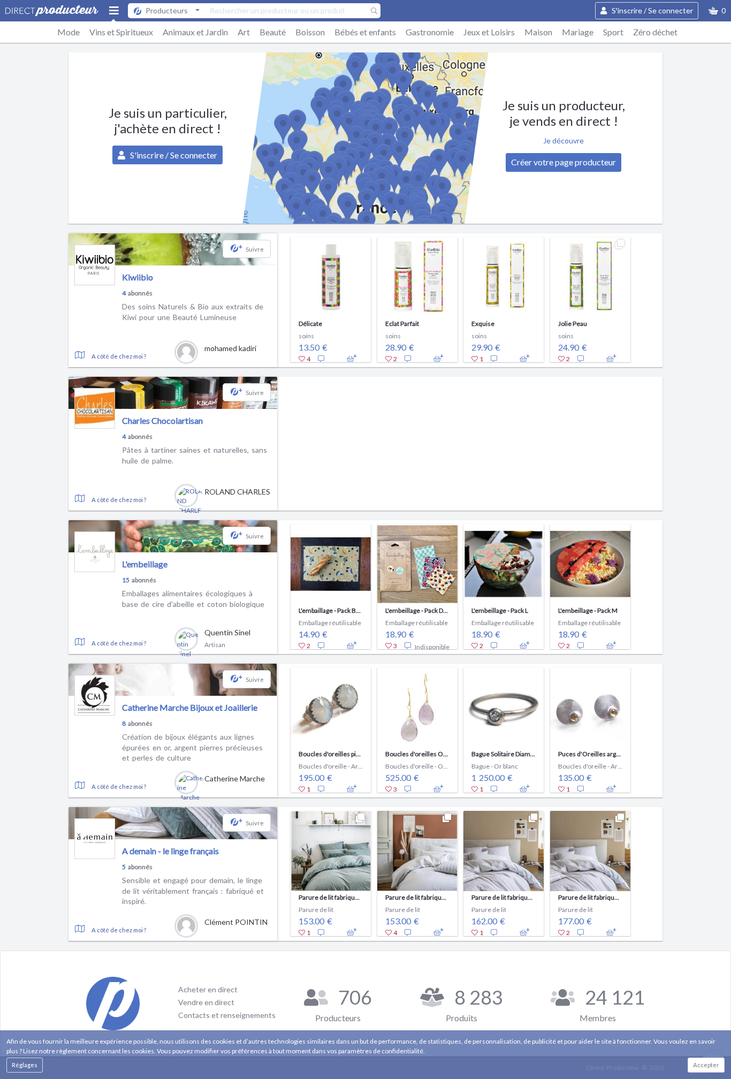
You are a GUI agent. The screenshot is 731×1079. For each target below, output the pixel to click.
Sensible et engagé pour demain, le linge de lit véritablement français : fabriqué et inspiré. (193, 891)
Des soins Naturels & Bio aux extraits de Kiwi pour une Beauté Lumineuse (192, 312)
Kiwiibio (137, 277)
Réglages (24, 1064)
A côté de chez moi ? (119, 356)
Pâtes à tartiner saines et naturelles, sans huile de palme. (194, 455)
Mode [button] (68, 32)
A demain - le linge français (170, 851)
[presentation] (284, 297)
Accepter (706, 1064)
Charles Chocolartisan (162, 420)
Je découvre (563, 140)
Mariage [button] (577, 32)
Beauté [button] (273, 32)
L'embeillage (144, 564)
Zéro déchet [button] (655, 32)
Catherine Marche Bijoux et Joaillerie (189, 707)
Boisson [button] (310, 32)
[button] (717, 10)
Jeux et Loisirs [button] (489, 32)
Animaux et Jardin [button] (195, 32)
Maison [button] (538, 32)
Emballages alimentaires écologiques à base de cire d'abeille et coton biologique (193, 599)
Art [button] (244, 32)
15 (126, 580)
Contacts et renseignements (227, 1015)
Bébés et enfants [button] (365, 32)
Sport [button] (613, 32)
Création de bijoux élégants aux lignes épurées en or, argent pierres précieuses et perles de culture (192, 747)
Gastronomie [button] (430, 32)
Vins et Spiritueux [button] (121, 32)
